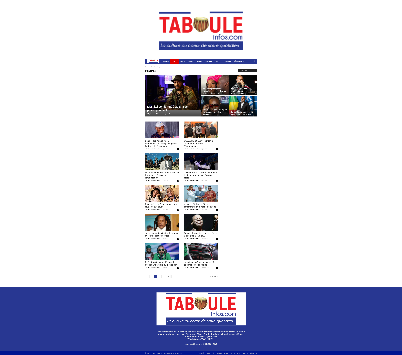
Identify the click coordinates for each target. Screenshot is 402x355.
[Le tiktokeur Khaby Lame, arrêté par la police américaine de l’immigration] (162, 161)
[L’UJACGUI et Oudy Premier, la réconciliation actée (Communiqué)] (201, 130)
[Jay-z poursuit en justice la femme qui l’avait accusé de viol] (162, 222)
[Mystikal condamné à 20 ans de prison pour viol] (173, 92)
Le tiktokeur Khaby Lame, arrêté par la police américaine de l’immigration (162, 175)
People (174, 61)
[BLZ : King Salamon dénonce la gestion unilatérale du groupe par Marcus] (162, 251)
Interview (209, 61)
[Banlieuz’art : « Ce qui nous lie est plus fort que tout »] (162, 193)
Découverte (239, 61)
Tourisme (227, 61)
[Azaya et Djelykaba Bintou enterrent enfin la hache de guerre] (201, 193)
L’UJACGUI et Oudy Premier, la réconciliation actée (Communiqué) (198, 143)
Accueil (166, 61)
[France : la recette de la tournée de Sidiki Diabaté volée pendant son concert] (201, 222)
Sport (218, 61)
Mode (199, 61)
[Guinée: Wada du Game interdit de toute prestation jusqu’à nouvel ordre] (201, 161)
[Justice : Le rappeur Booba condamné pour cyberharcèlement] (243, 85)
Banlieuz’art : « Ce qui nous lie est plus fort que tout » (161, 205)
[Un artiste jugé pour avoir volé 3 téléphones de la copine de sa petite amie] (201, 251)
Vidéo (182, 61)
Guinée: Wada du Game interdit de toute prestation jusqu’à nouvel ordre (200, 175)
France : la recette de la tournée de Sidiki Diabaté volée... (200, 234)
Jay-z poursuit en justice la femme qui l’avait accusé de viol (161, 234)
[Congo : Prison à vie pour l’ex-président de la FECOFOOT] (243, 106)
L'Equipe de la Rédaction (154, 114)
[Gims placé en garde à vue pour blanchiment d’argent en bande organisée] (215, 106)
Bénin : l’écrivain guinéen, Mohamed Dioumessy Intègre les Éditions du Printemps (161, 143)
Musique (191, 61)
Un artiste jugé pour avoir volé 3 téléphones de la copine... (199, 263)
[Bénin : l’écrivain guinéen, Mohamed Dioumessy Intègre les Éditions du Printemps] (162, 130)
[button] (254, 61)
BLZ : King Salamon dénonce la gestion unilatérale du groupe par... (161, 263)
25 (168, 277)
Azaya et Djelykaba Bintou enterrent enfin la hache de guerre (200, 205)
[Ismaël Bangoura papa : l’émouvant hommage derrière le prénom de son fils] (215, 85)
